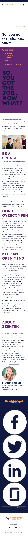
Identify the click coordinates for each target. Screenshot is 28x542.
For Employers (9, 57)
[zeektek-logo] (7, 4)
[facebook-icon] (9, 527)
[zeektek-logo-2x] (14, 517)
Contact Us (8, 61)
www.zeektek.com (14, 364)
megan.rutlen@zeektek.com (10, 389)
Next (23, 26)
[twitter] (14, 435)
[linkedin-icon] (16, 527)
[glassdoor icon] (19, 527)
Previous (18, 26)
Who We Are (8, 53)
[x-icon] (13, 527)
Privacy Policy (21, 507)
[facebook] (14, 410)
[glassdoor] (14, 483)
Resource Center (9, 59)
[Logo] (7, 50)
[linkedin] (14, 459)
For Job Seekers (9, 55)
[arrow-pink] (23, 1)
